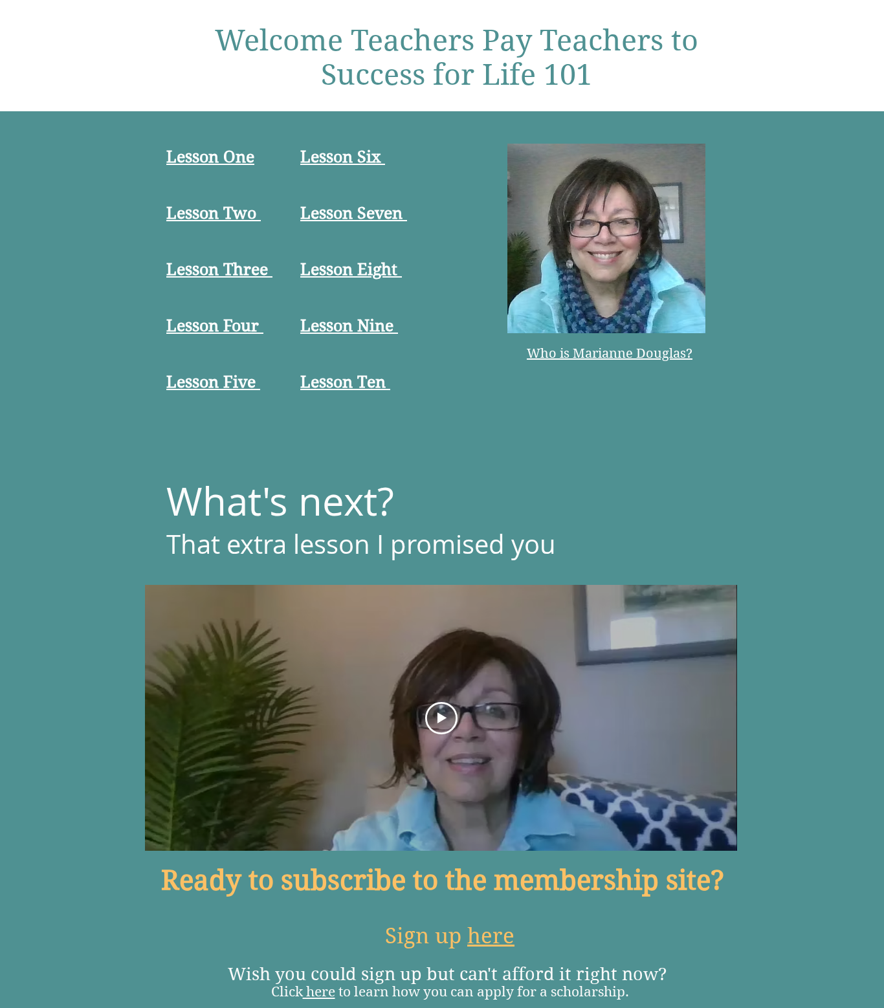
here (490, 935)
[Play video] (441, 718)
